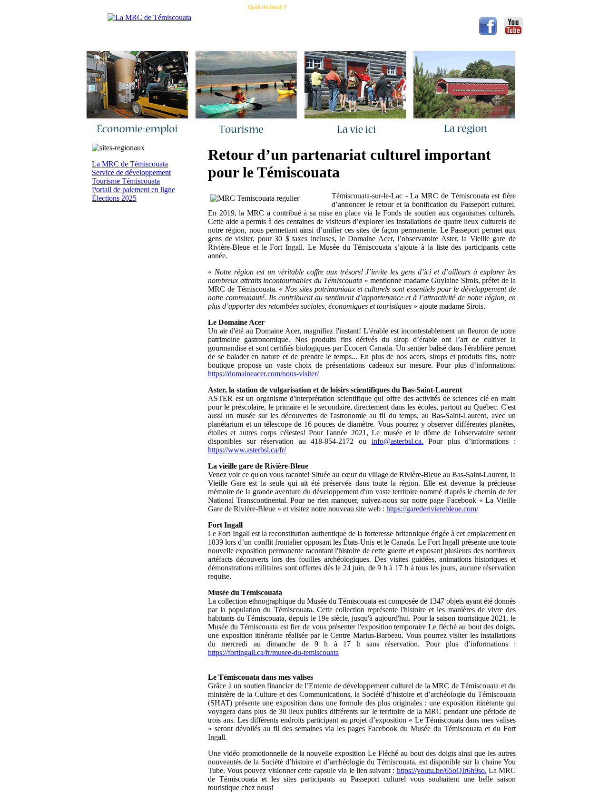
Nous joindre (210, 7)
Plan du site (375, 7)
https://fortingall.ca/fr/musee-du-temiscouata (273, 652)
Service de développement (131, 172)
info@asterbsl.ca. (397, 441)
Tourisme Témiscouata (126, 181)
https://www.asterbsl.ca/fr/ (247, 450)
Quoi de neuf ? (267, 7)
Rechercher (323, 7)
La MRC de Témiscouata (130, 164)
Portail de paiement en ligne (133, 190)
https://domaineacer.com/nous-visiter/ (263, 374)
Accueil (162, 7)
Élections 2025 (114, 198)
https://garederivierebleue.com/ (432, 509)
